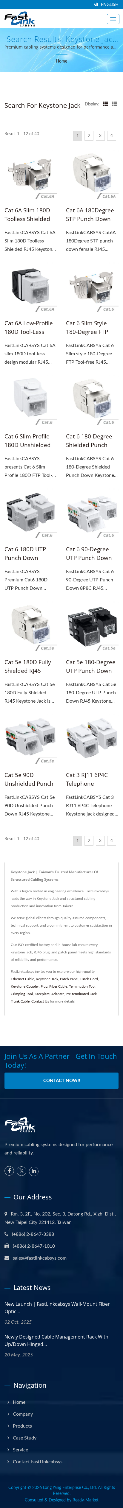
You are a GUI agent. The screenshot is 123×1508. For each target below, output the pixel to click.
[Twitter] (21, 1171)
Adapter (57, 994)
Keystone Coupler (25, 986)
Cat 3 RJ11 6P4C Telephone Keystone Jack (87, 783)
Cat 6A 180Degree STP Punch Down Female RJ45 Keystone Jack (90, 223)
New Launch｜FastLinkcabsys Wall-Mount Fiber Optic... (57, 1308)
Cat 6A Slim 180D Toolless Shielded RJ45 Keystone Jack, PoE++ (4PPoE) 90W (30, 223)
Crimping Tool (22, 994)
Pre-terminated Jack (81, 994)
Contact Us (40, 1001)
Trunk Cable (20, 1001)
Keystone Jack (47, 979)
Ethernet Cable (22, 979)
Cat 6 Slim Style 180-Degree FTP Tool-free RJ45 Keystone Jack (87, 336)
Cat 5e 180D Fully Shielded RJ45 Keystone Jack (27, 670)
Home (61, 61)
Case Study (24, 1438)
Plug (44, 986)
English (110, 4)
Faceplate (42, 994)
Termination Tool (82, 986)
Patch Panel (69, 979)
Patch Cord (89, 979)
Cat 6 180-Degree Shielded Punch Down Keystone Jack (89, 449)
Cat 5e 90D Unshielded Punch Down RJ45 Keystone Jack (28, 788)
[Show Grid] (105, 104)
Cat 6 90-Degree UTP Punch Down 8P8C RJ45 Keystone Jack (89, 562)
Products (22, 1426)
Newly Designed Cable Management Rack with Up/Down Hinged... (56, 1340)
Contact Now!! (61, 1081)
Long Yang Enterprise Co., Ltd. (70, 1488)
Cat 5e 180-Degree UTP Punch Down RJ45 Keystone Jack (91, 670)
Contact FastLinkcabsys (37, 1461)
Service (20, 1450)
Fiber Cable (58, 986)
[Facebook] (9, 1171)
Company (23, 1414)
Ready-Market (86, 1500)
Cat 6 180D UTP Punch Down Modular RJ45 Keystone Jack (25, 562)
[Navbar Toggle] (113, 19)
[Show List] (115, 104)
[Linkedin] (34, 1171)
